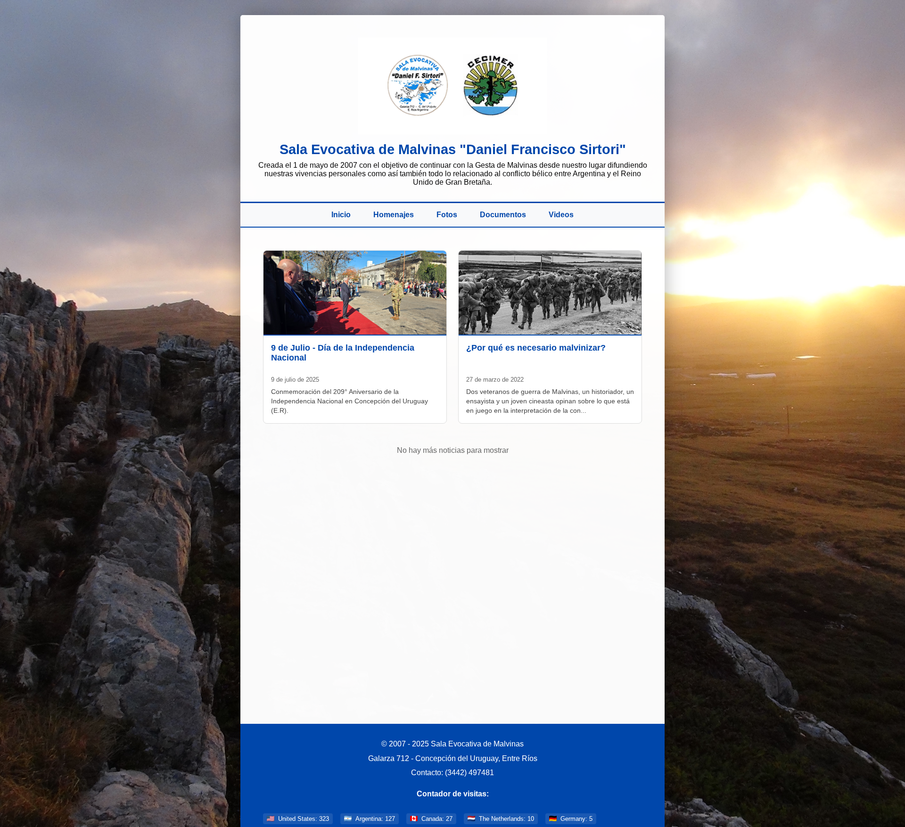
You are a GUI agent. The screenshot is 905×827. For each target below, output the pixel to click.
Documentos (503, 215)
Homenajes (393, 215)
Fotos (446, 215)
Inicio (341, 215)
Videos (561, 215)
